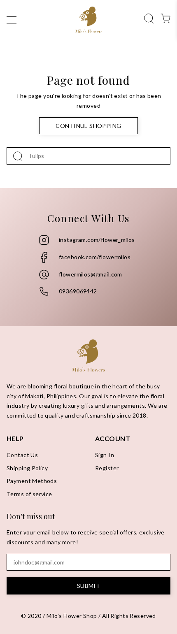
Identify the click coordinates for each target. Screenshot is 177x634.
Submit (88, 585)
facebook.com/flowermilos (94, 256)
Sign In (104, 454)
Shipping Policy (27, 467)
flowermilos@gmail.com (90, 274)
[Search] (149, 17)
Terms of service (29, 493)
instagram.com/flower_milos (97, 239)
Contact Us (22, 454)
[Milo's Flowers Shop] (88, 20)
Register (107, 467)
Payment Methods (32, 480)
